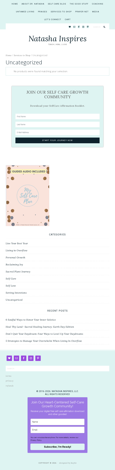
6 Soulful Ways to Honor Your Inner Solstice (31, 319)
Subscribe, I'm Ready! (57, 446)
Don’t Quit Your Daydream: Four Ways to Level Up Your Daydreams (44, 333)
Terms (9, 376)
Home (9, 55)
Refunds (10, 385)
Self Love (11, 285)
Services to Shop (22, 55)
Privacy (9, 380)
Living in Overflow (16, 250)
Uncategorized (14, 299)
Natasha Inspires (57, 38)
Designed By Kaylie (68, 463)
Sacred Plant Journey (18, 271)
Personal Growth (15, 257)
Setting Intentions (16, 292)
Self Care (11, 278)
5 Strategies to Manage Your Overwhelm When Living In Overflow (44, 340)
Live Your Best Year (17, 243)
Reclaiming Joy (14, 264)
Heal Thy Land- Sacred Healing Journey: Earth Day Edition (40, 326)
